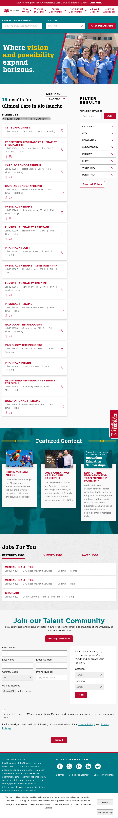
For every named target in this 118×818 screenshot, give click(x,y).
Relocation (89, 140)
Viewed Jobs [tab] (53, 555)
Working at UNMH (39, 10)
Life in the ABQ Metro (17, 473)
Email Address (45, 659)
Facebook (60, 766)
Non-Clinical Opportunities (76, 10)
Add (109, 116)
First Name (9, 647)
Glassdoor (98, 766)
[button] (62, 130)
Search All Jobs (104, 25)
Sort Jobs (53, 94)
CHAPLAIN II (13, 593)
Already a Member (59, 638)
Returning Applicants (109, 10)
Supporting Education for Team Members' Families (95, 477)
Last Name (9, 659)
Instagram (79, 766)
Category (88, 126)
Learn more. (96, 3)
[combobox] (65, 26)
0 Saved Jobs (94, 10)
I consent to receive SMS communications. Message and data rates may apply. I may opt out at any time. (58, 716)
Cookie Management (79, 775)
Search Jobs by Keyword (17, 20)
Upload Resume (11, 685)
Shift (85, 161)
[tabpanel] (59, 582)
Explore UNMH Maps (104, 775)
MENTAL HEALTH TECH (20, 567)
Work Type (88, 168)
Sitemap (60, 775)
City (84, 133)
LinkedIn (88, 766)
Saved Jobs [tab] (89, 555)
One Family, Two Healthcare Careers (57, 476)
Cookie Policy (86, 724)
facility (87, 154)
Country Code (10, 671)
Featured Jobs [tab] (13, 555)
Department (89, 175)
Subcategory (90, 147)
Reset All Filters (92, 184)
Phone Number (44, 671)
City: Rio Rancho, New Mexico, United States (27, 119)
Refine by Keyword (91, 111)
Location (51, 20)
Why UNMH (25, 10)
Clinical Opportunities (56, 10)
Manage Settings (105, 812)
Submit (59, 740)
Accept (105, 802)
